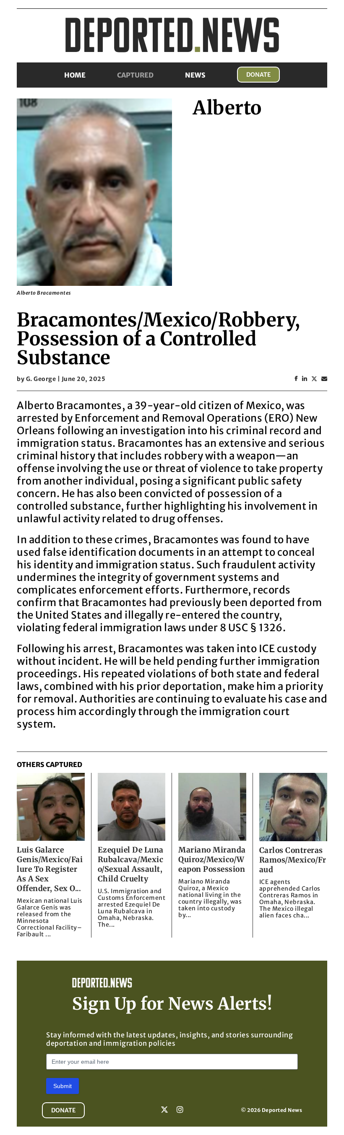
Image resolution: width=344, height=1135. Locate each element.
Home (75, 75)
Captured (135, 75)
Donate (258, 74)
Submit (62, 1086)
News (195, 75)
